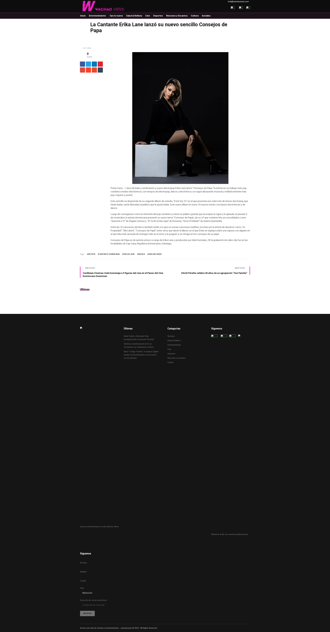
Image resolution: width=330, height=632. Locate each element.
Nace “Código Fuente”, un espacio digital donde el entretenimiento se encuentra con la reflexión (141, 354)
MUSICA (141, 254)
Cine (169, 349)
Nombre (83, 562)
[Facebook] (82, 64)
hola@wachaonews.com (238, 1)
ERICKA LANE (129, 254)
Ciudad (83, 580)
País (82, 588)
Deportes (171, 353)
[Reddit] (88, 70)
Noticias (171, 336)
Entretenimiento (174, 344)
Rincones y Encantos (176, 358)
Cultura (170, 362)
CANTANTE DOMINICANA (109, 254)
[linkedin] (94, 64)
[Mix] (94, 70)
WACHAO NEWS (155, 254)
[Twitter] (88, 64)
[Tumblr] (100, 70)
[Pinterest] (100, 64)
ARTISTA (91, 254)
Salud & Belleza (174, 340)
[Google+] (82, 70)
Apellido (83, 571)
